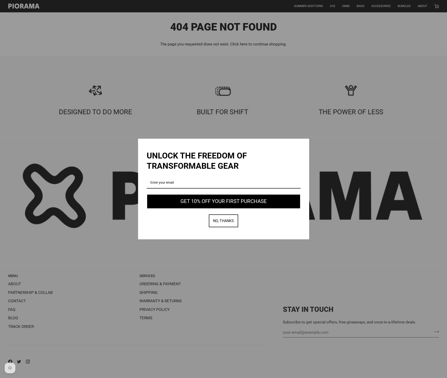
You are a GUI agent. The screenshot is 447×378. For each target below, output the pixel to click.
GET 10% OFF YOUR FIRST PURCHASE (223, 201)
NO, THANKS (223, 221)
